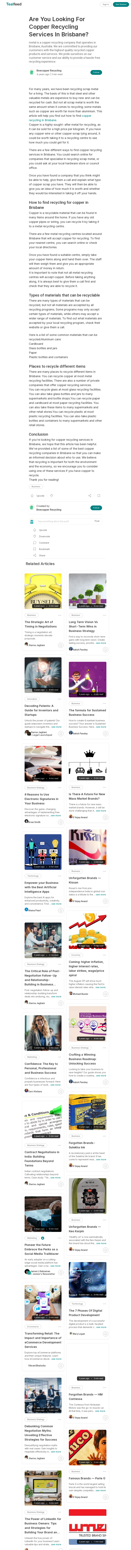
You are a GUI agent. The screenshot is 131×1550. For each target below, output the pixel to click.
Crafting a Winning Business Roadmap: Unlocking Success (82, 1059)
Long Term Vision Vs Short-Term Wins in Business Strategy (83, 626)
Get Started (121, 4)
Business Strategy (80, 1048)
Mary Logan (79, 1334)
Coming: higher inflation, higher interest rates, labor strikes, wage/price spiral (86, 968)
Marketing (32, 1057)
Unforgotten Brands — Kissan (85, 880)
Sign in (106, 4)
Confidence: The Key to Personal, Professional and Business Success (41, 1068)
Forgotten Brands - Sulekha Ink (82, 1145)
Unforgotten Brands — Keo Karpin (85, 1229)
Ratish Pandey (80, 649)
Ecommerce (33, 1326)
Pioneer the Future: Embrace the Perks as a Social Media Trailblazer (42, 1249)
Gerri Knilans (35, 1091)
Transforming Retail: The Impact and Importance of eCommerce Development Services (43, 1340)
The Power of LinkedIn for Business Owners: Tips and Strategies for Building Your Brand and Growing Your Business (43, 1526)
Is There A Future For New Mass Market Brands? (87, 796)
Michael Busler (80, 994)
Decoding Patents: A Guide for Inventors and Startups (41, 710)
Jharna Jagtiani (36, 645)
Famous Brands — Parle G (87, 1478)
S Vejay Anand (80, 817)
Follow (96, 72)
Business (36, 486)
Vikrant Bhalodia (37, 1365)
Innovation (32, 699)
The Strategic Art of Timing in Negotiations (41, 624)
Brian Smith (34, 822)
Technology (77, 1304)
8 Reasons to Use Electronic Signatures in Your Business (41, 799)
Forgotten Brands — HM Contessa (86, 1397)
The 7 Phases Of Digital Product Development (85, 1313)
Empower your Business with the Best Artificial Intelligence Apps (41, 887)
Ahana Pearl (34, 910)
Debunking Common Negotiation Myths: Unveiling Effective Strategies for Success (41, 1433)
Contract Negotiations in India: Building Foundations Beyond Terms (42, 1158)
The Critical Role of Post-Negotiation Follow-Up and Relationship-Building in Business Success (43, 978)
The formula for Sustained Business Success (87, 712)
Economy (76, 955)
